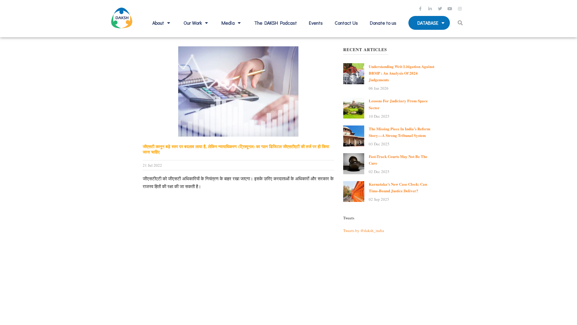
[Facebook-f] (421, 9)
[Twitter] (441, 9)
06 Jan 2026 (379, 88)
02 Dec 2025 (379, 171)
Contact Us (346, 23)
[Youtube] (451, 9)
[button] (461, 22)
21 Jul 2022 (152, 165)
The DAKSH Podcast (275, 23)
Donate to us (383, 23)
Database (427, 23)
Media (228, 23)
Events (316, 23)
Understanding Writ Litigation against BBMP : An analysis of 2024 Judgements (401, 72)
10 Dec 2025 (379, 116)
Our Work (193, 23)
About (158, 23)
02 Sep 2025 (379, 199)
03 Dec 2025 (379, 144)
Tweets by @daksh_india (363, 230)
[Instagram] (460, 9)
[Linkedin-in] (431, 9)
